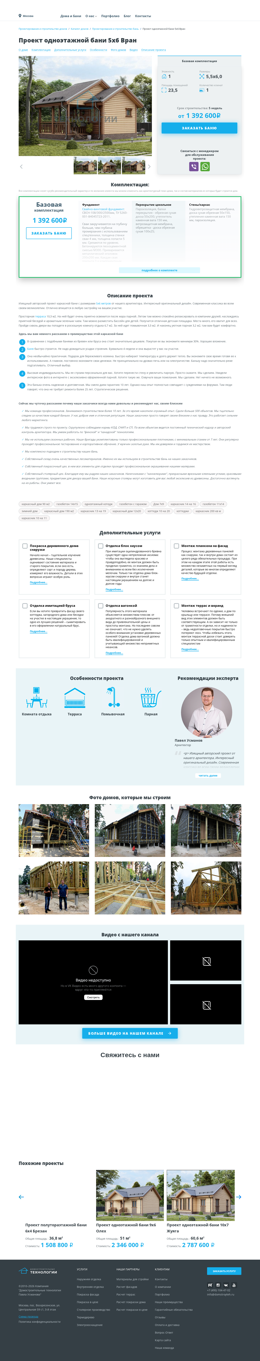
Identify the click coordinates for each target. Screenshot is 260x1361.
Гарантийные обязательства (174, 1309)
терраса (40, 316)
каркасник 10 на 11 (34, 518)
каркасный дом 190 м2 (59, 511)
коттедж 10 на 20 (159, 511)
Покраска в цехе (87, 1302)
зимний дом (29, 511)
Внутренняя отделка (90, 1287)
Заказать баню (199, 128)
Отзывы (160, 1317)
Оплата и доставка (167, 1325)
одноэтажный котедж (98, 504)
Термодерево (85, 1317)
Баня (30, 349)
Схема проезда (28, 1316)
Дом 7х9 (158, 504)
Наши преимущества (169, 1302)
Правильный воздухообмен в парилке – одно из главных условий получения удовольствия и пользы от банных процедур (54, 888)
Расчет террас (125, 1294)
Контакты (143, 16)
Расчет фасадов (126, 1287)
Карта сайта (163, 1340)
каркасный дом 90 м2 (36, 504)
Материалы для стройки (132, 1279)
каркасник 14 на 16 (183, 504)
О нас (89, 16)
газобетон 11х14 (213, 504)
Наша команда (164, 1348)
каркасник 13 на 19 (93, 511)
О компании (163, 1287)
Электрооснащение (90, 1325)
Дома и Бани (71, 16)
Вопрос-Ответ (164, 1332)
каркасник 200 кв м (208, 511)
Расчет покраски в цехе (132, 1309)
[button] (149, 167)
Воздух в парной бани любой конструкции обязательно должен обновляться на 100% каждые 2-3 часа (54, 830)
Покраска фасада (88, 1294)
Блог (127, 16)
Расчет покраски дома (131, 1302)
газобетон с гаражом (133, 504)
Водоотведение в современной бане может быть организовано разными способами (130, 888)
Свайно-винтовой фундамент (103, 209)
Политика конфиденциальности (40, 1321)
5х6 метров (103, 303)
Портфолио (110, 16)
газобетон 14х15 (67, 504)
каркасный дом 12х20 (127, 511)
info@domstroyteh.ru (220, 1294)
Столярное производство (93, 1309)
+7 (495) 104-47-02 (218, 1290)
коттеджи (183, 511)
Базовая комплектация (199, 61)
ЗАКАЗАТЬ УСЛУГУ (224, 1271)
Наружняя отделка (89, 1279)
